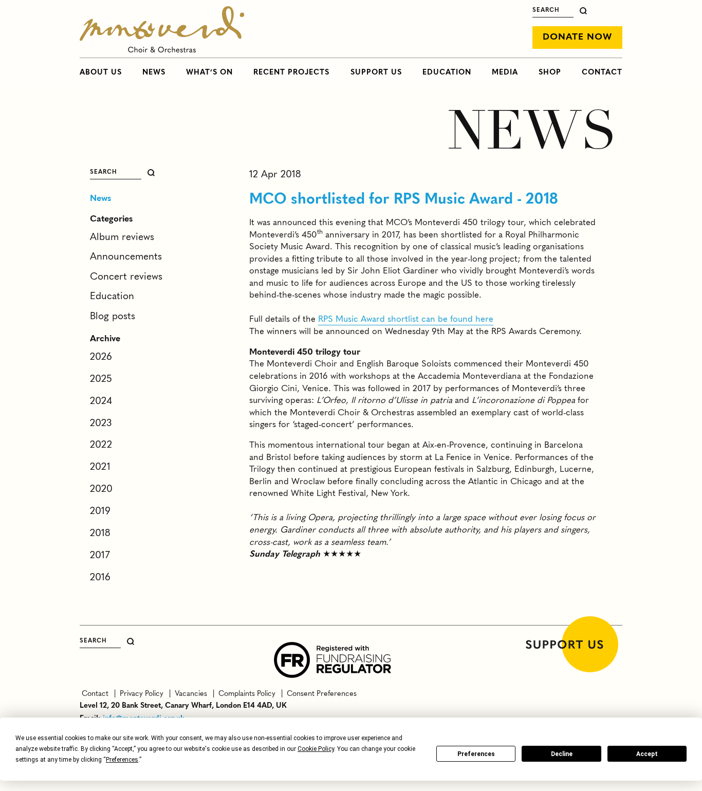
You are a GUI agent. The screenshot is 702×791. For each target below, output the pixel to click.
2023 (101, 423)
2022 (101, 445)
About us (101, 72)
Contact (602, 72)
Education (446, 72)
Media (505, 72)
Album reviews (122, 237)
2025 (101, 379)
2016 (100, 578)
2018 (100, 533)
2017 (100, 555)
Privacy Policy (140, 693)
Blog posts (112, 316)
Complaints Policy (246, 693)
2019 (100, 511)
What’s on (209, 72)
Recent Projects (291, 72)
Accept (647, 754)
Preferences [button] (122, 759)
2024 (101, 401)
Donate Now (577, 37)
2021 (100, 467)
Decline (561, 754)
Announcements (126, 257)
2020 (101, 489)
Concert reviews (126, 277)
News (153, 72)
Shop (550, 72)
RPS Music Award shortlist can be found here (405, 319)
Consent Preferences (320, 693)
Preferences (476, 754)
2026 (101, 357)
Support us (376, 72)
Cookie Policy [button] (316, 748)
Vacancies (190, 693)
